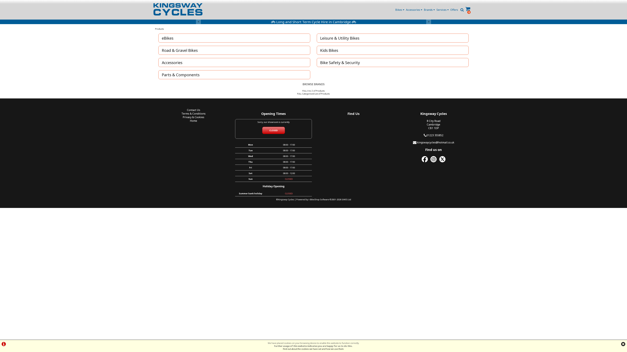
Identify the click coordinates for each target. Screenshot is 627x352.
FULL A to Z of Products (313, 90)
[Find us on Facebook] (425, 162)
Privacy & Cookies (193, 117)
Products (159, 28)
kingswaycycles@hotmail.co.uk (435, 142)
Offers (454, 10)
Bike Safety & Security (340, 62)
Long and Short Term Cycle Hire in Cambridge (313, 22)
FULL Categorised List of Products (313, 93)
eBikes (167, 38)
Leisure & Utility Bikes (339, 38)
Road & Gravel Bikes (180, 50)
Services (441, 10)
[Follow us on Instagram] (433, 162)
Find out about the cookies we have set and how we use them (313, 348)
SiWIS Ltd (346, 199)
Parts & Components (181, 74)
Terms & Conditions (193, 113)
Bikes (399, 10)
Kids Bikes (329, 50)
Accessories (413, 10)
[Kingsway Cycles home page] (177, 9)
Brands (428, 10)
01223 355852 (434, 135)
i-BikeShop (314, 199)
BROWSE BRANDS (314, 84)
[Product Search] (462, 9)
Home (193, 121)
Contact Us (193, 110)
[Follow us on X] (442, 162)
